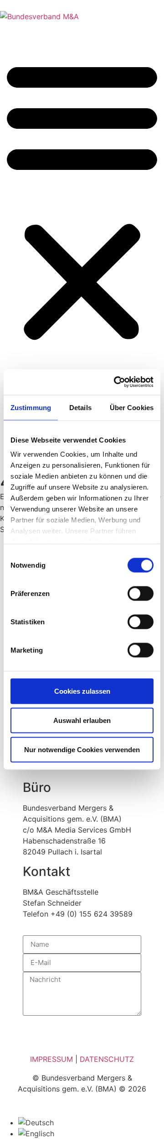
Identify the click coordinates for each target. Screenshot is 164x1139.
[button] (82, 200)
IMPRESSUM (51, 1059)
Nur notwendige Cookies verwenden (82, 749)
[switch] (141, 593)
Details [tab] (80, 407)
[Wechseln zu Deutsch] (36, 1122)
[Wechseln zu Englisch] (36, 1133)
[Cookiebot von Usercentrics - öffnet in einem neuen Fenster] (116, 382)
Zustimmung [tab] (30, 407)
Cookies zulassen (82, 691)
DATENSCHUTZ (107, 1059)
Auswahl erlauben (82, 720)
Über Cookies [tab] (132, 407)
